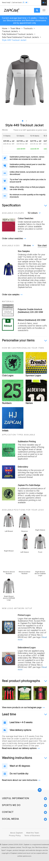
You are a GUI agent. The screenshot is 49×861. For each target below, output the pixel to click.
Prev (5, 80)
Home (5, 28)
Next (43, 80)
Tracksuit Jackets (11, 31)
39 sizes (27, 245)
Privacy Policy (15, 835)
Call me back (17, 2)
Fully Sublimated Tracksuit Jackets (18, 34)
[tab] (24, 205)
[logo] (11, 10)
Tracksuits (29, 28)
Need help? (6, 2)
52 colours (33, 213)
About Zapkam (16, 833)
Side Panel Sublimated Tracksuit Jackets (21, 37)
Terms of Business (32, 835)
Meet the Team (32, 833)
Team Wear (16, 28)
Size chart (42, 245)
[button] (24, 205)
